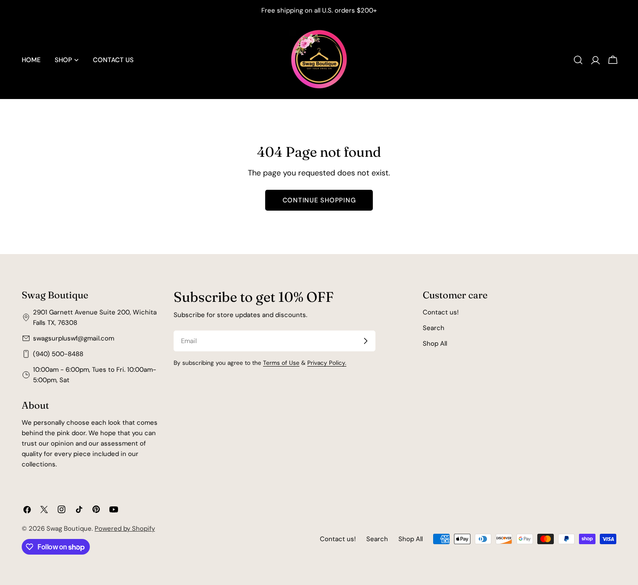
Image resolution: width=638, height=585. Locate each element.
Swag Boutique (69, 528)
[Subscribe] (365, 341)
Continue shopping (319, 200)
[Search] (578, 60)
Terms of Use (281, 363)
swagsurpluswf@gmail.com (73, 338)
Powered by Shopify (125, 528)
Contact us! (441, 312)
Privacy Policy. (326, 363)
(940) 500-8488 (58, 354)
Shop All (435, 343)
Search (433, 328)
